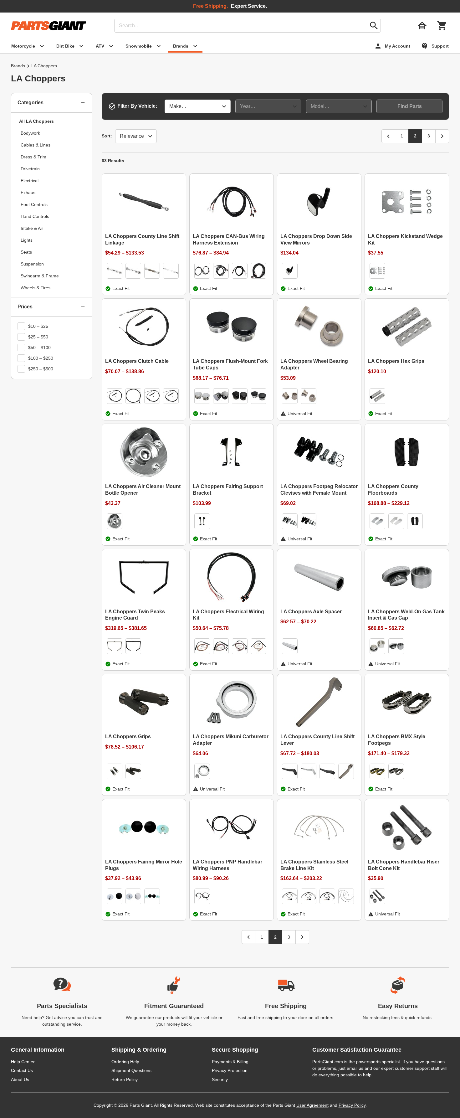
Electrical (29, 180)
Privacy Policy (352, 1105)
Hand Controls (35, 216)
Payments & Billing (230, 1061)
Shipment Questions (131, 1070)
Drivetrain (30, 168)
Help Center (23, 1061)
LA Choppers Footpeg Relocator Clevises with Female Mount (319, 490)
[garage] (422, 26)
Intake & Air (32, 228)
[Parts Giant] (48, 25)
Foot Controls (34, 204)
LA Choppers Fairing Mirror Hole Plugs (143, 865)
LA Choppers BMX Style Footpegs (396, 740)
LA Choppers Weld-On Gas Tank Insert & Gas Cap (406, 615)
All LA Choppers (36, 121)
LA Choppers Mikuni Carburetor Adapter (230, 740)
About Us (20, 1079)
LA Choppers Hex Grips (396, 361)
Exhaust (29, 192)
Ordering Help (125, 1061)
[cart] (442, 26)
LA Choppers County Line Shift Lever (317, 740)
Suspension (32, 263)
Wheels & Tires (35, 287)
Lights (27, 240)
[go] (374, 26)
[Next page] (442, 136)
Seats (26, 252)
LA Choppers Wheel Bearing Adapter (314, 364)
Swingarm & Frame (40, 275)
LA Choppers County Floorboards (393, 490)
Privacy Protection (230, 1070)
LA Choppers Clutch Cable (137, 361)
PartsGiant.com (327, 1061)
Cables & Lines (35, 144)
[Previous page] (388, 136)
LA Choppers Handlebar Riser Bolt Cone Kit (403, 865)
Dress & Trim (33, 156)
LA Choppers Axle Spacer (311, 611)
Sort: (107, 135)
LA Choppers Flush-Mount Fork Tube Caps (230, 364)
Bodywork (30, 133)
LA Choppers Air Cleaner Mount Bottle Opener (143, 490)
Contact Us (22, 1070)
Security (220, 1079)
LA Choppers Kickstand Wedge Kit (405, 239)
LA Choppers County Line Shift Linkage (142, 239)
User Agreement (312, 1105)
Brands (18, 65)
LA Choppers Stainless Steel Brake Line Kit (314, 865)
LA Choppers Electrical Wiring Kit (228, 615)
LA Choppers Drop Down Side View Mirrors (316, 239)
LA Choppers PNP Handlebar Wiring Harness (227, 865)
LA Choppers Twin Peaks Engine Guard (135, 615)
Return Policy (124, 1079)
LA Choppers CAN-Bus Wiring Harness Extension (229, 239)
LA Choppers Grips (128, 736)
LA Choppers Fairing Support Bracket (228, 490)
